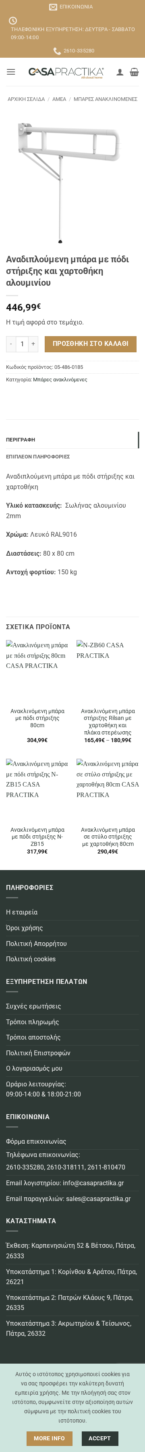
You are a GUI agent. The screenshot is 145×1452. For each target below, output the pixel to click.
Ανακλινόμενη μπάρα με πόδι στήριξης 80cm (37, 718)
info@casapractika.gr (93, 1183)
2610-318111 (66, 1167)
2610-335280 (25, 1167)
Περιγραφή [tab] (20, 440)
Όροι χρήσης (24, 928)
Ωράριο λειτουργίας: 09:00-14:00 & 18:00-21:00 (43, 1089)
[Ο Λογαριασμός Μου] (120, 72)
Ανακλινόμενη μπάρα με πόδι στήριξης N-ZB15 (37, 836)
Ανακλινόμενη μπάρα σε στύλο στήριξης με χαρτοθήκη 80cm (108, 836)
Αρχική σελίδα (26, 99)
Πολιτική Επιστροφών (38, 1053)
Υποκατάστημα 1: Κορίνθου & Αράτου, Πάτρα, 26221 (71, 1277)
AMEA (59, 99)
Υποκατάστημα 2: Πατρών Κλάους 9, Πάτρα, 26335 (69, 1303)
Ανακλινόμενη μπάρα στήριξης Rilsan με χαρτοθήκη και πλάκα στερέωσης (108, 722)
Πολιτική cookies (31, 959)
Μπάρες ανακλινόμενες (105, 99)
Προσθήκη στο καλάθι (91, 343)
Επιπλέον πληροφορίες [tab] (38, 457)
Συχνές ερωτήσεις (33, 1006)
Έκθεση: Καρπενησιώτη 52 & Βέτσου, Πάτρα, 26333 (70, 1251)
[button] (11, 72)
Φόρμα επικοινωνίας (36, 1141)
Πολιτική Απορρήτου (36, 944)
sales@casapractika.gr (98, 1199)
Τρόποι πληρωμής (32, 1022)
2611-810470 (106, 1167)
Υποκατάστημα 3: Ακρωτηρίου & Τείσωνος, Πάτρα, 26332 (68, 1329)
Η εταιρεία (21, 912)
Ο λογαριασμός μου (34, 1068)
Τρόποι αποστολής (33, 1037)
